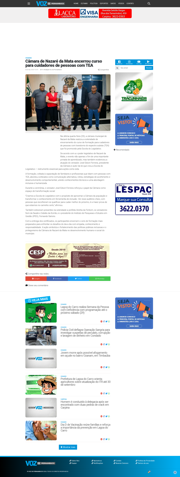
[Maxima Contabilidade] (68, 254)
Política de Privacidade (146, 461)
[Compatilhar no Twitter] (106, 321)
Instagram (129, 63)
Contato (118, 461)
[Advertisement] (90, 38)
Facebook (119, 63)
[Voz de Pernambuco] (50, 3)
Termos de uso (143, 463)
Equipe (74, 463)
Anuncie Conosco (121, 463)
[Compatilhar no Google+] (101, 321)
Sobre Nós (75, 461)
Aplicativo (148, 63)
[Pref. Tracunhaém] (134, 91)
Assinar (149, 68)
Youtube (139, 63)
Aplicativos (97, 461)
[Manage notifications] (175, 472)
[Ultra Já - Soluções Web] (149, 472)
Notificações (98, 463)
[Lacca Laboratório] (90, 13)
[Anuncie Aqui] (134, 129)
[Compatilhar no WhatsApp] (109, 321)
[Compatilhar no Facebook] (104, 321)
